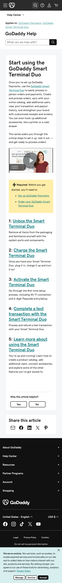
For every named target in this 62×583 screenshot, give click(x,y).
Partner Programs (13, 473)
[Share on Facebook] (21, 427)
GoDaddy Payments (29, 23)
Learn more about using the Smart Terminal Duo (28, 344)
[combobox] (27, 42)
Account (7, 482)
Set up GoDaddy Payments (33, 195)
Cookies (45, 537)
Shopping (8, 490)
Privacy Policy (30, 537)
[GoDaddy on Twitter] (30, 525)
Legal (15, 537)
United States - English (16, 516)
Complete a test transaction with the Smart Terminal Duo (28, 313)
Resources (9, 464)
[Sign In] (49, 5)
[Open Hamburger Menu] (4, 5)
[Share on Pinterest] (46, 427)
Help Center (10, 456)
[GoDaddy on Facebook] (5, 525)
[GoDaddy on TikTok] (21, 525)
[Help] (42, 5)
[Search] (53, 42)
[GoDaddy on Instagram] (13, 525)
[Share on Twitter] (38, 427)
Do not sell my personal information (31, 544)
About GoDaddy (12, 447)
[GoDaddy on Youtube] (38, 525)
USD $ (51, 516)
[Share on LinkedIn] (29, 427)
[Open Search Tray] (35, 5)
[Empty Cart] (56, 5)
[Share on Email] (13, 427)
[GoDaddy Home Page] (16, 502)
